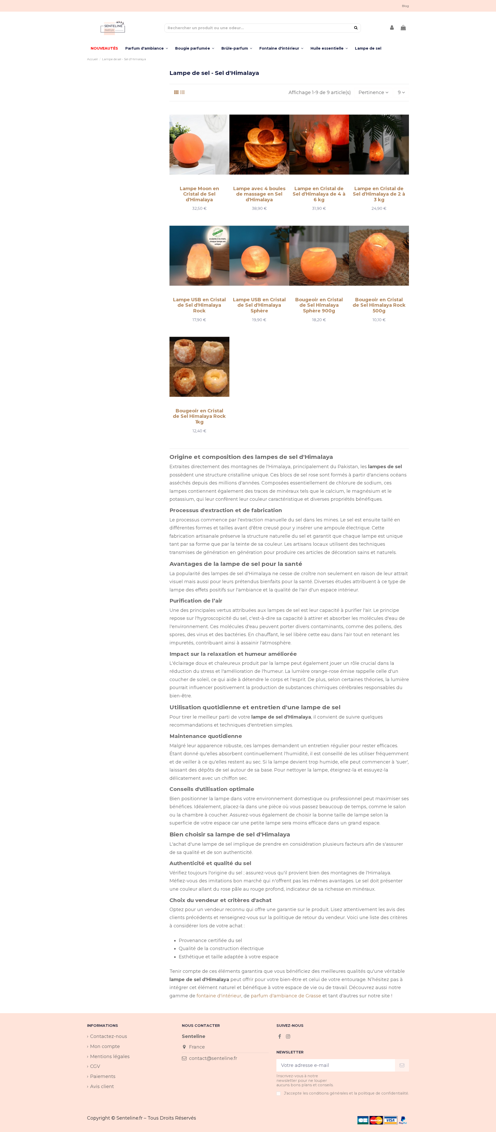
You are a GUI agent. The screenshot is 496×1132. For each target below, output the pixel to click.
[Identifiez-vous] (392, 28)
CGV (95, 1066)
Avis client (102, 1086)
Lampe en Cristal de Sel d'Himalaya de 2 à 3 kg (379, 194)
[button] (329, 48)
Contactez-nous (108, 1036)
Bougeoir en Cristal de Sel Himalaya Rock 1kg (199, 416)
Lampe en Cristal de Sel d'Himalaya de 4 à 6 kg (319, 194)
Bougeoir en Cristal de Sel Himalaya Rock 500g (379, 305)
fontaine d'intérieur (219, 996)
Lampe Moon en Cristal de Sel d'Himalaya (199, 194)
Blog (405, 6)
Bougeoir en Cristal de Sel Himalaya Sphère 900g (319, 305)
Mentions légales (110, 1056)
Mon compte (105, 1046)
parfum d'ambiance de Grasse (286, 996)
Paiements (102, 1076)
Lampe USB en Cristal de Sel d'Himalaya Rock (199, 305)
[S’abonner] (402, 1065)
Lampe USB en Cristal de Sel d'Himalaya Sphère (259, 305)
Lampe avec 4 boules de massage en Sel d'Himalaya (259, 194)
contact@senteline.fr (213, 1058)
